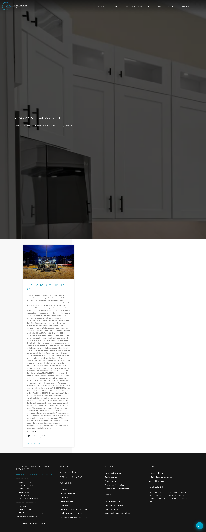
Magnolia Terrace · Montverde (75, 517)
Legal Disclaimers (157, 481)
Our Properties (155, 6)
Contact (64, 505)
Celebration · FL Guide (71, 513)
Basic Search (111, 477)
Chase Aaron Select (114, 505)
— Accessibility (156, 473)
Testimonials (67, 501)
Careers (64, 490)
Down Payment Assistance (117, 489)
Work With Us (189, 6)
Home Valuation (112, 501)
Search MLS (138, 6)
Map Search (110, 481)
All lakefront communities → (31, 513)
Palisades (23, 506)
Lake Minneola (25, 482)
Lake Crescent (25, 495)
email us (158, 498)
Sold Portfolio (111, 509)
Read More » (35, 443)
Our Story (172, 6)
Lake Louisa (24, 489)
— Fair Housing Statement (161, 477)
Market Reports (68, 493)
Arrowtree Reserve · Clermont (74, 509)
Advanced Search (113, 473)
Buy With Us (121, 6)
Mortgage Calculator (114, 485)
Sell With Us (105, 6)
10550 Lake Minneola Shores (118, 513)
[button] (202, 6)
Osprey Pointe (25, 509)
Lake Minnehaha (26, 485)
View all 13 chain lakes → (30, 498)
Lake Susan (24, 492)
